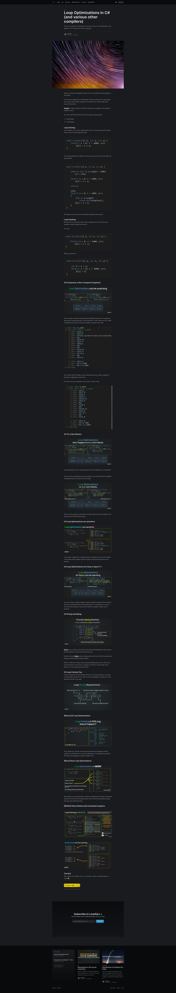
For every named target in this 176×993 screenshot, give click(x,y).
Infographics (91, 2)
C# (64, 9)
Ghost (122, 987)
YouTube (83, 2)
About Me (67, 2)
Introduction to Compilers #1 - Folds (63, 960)
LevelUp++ (70, 33)
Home (58, 2)
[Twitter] (116, 2)
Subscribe (121, 2)
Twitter (118, 987)
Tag (63, 2)
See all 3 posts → (58, 965)
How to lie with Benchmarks (61, 954)
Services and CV (76, 2)
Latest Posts (112, 987)
